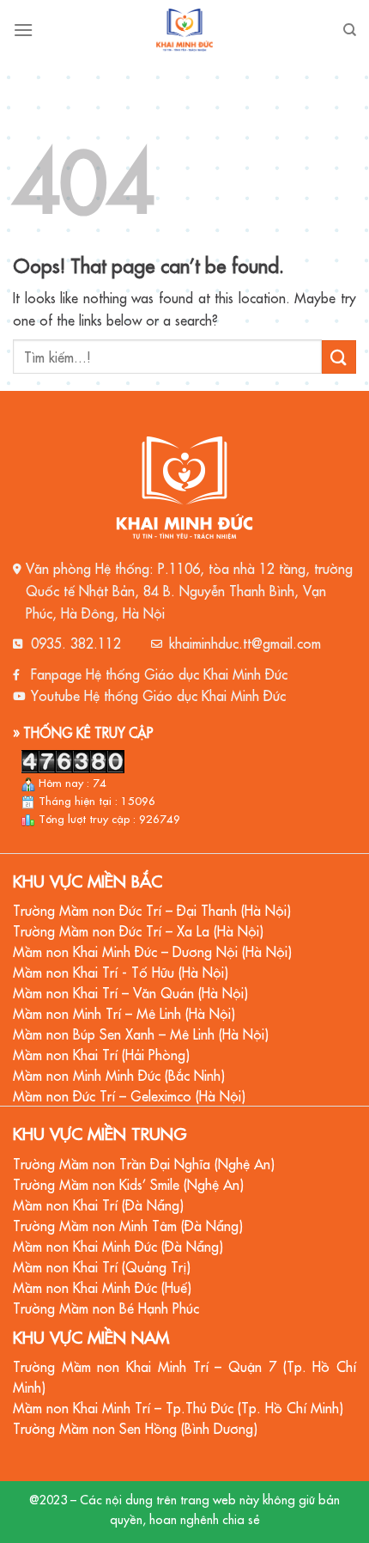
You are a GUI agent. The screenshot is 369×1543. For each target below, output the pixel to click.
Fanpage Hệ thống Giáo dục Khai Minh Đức (159, 673)
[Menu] (23, 30)
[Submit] (339, 357)
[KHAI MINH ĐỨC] (184, 30)
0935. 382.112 (76, 642)
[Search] (349, 30)
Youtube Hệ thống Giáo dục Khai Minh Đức (158, 695)
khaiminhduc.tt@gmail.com (245, 642)
